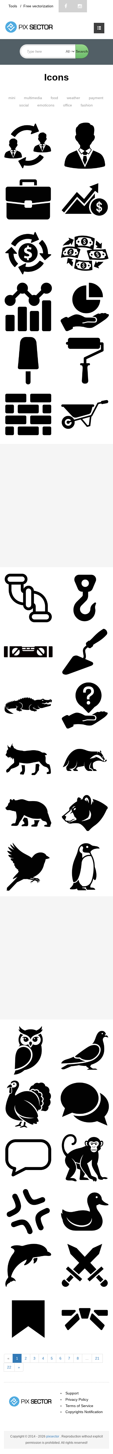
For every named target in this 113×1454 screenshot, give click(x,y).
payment (96, 98)
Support (72, 1393)
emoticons (45, 105)
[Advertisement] (56, 505)
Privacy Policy (76, 1399)
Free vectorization (38, 6)
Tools (13, 6)
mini (11, 98)
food (54, 98)
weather (73, 98)
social (24, 105)
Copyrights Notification (84, 1412)
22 (9, 1367)
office (67, 105)
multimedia (33, 98)
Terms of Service (79, 1406)
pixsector (53, 1436)
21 (97, 1358)
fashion (87, 105)
